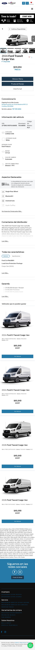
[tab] (6, 256)
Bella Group (6, 623)
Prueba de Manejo (17, 84)
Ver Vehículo (17, 356)
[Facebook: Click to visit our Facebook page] (14, 572)
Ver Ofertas (6, 617)
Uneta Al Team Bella (9, 625)
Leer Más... (5, 241)
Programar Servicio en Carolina (14, 604)
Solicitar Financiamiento (11, 612)
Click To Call (17, 89)
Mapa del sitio (23, 642)
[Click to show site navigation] (32, 9)
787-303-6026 (16, 109)
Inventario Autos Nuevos (11, 594)
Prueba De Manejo (17, 577)
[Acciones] (31, 57)
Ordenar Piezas (7, 607)
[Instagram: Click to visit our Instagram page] (20, 572)
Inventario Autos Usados (11, 596)
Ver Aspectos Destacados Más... (12, 211)
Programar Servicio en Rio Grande (15, 602)
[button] (2, 28)
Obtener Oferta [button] (17, 79)
